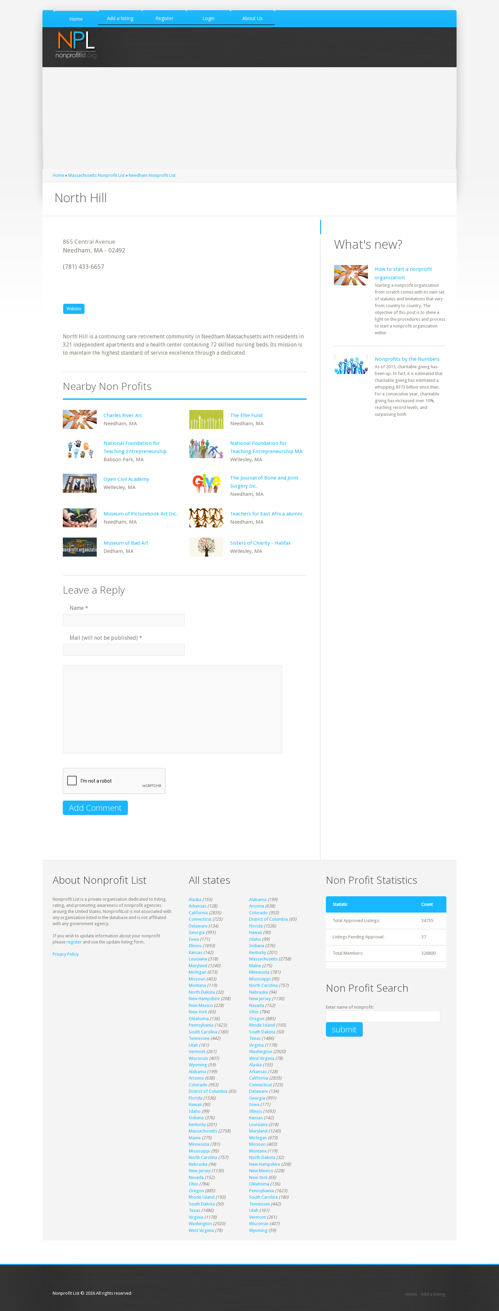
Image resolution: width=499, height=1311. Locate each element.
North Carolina (263, 985)
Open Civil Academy (126, 479)
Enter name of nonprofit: (350, 1007)
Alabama (257, 899)
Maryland (198, 965)
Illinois (195, 945)
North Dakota (202, 992)
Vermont (197, 1051)
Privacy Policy (65, 954)
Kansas (195, 952)
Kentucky (257, 952)
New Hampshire (204, 998)
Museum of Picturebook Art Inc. (141, 514)
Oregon (256, 1018)
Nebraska (258, 992)
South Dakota (262, 1031)
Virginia (256, 1045)
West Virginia (261, 1058)
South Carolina (203, 1031)
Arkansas (197, 906)
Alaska (195, 899)
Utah (193, 1045)
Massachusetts (263, 958)
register (74, 941)
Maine (255, 965)
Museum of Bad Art (126, 543)
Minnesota (259, 972)
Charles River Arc (123, 415)
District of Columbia (268, 919)
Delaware (198, 926)
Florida (256, 926)
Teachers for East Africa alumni (266, 514)
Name (79, 608)
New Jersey (260, 998)
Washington (260, 1051)
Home (58, 175)
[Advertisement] (249, 118)
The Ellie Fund (246, 415)
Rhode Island (262, 1025)
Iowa (194, 939)
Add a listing (433, 1294)
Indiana (256, 945)
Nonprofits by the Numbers (407, 359)
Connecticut (200, 919)
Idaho (255, 939)
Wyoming (198, 1064)
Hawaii (255, 932)
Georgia (197, 932)
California (198, 912)
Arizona (256, 906)
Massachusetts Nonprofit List (96, 175)
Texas (255, 1038)
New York (198, 1011)
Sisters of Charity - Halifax (260, 543)
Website (74, 308)
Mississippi (260, 978)
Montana (197, 985)
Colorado (258, 912)
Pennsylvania (201, 1025)
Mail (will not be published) (106, 638)
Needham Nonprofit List (152, 175)
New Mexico (201, 1005)
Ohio (254, 1011)
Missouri (197, 978)
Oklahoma (199, 1018)
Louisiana (198, 958)
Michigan (197, 972)
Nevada (256, 1005)
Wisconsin (198, 1058)
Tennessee (199, 1038)
